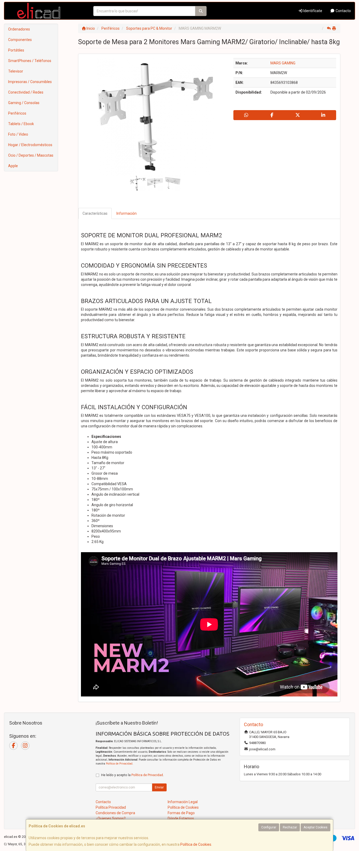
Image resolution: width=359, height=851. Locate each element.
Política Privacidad (111, 807)
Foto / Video (18, 134)
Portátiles (16, 50)
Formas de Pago (181, 813)
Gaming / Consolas (23, 103)
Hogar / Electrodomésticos (30, 145)
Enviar (159, 787)
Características (95, 213)
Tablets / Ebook (21, 124)
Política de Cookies (195, 844)
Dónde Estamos (181, 818)
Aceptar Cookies (315, 827)
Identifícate (312, 11)
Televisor (15, 71)
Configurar (268, 827)
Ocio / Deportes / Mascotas (30, 155)
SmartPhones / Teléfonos (29, 61)
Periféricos (17, 113)
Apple (13, 166)
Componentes (20, 40)
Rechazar (290, 827)
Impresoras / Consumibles (30, 82)
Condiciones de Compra (115, 813)
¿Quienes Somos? (111, 818)
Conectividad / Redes (25, 92)
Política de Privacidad (119, 763)
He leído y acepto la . (132, 775)
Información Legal (183, 802)
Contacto (343, 11)
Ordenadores (19, 29)
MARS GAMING (282, 63)
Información (126, 213)
